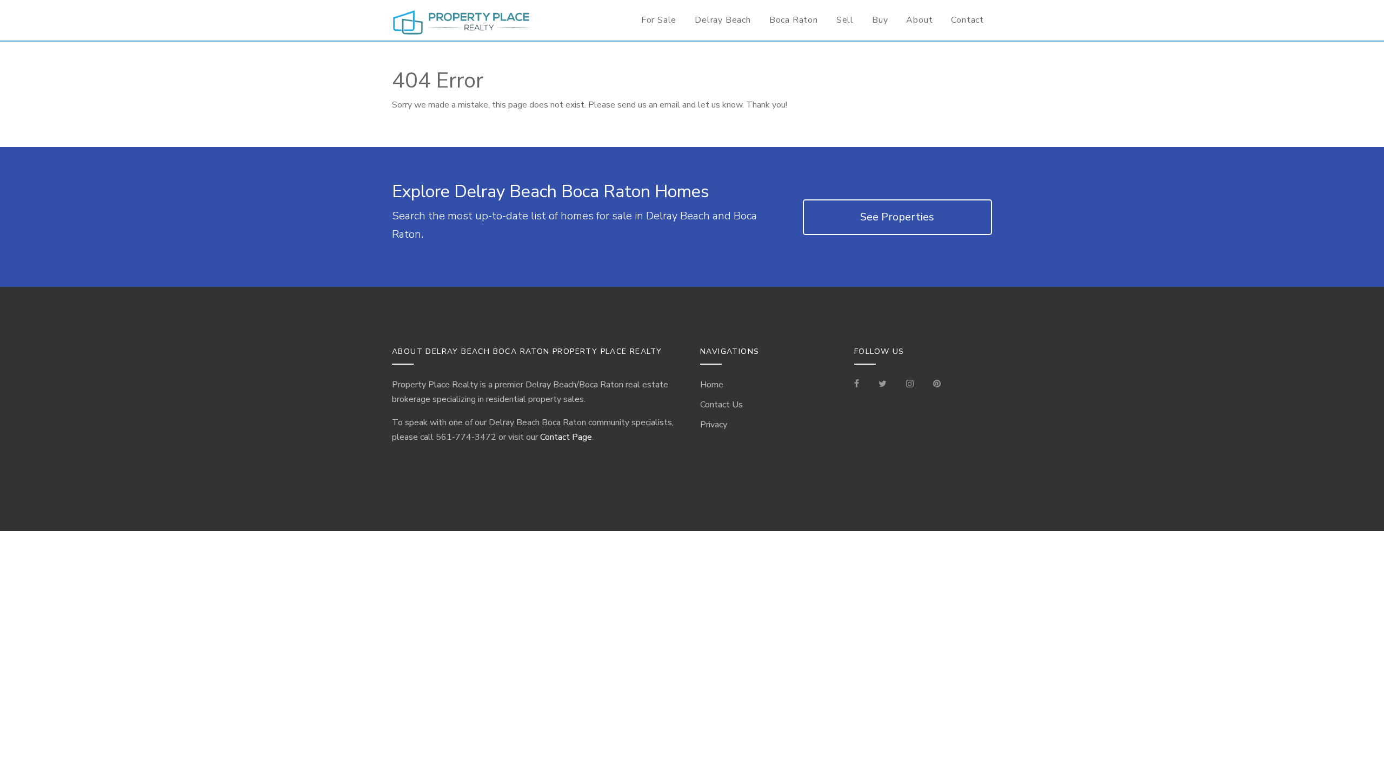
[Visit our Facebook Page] (861, 385)
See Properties (897, 217)
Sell (845, 20)
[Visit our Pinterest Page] (936, 385)
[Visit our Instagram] (909, 385)
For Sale (658, 20)
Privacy (713, 425)
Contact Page (566, 437)
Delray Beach (723, 20)
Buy (880, 20)
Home (711, 385)
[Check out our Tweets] (882, 385)
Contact (967, 20)
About (919, 20)
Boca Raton (793, 20)
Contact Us (721, 405)
